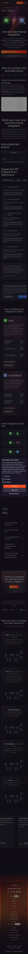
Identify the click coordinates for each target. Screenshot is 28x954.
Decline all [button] (14, 490)
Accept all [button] (14, 486)
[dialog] (14, 477)
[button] (14, 494)
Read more (18, 473)
